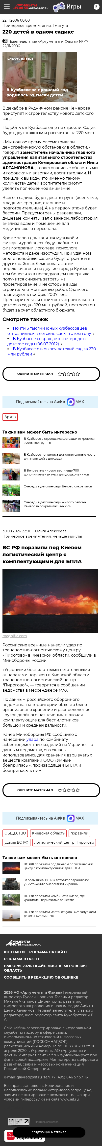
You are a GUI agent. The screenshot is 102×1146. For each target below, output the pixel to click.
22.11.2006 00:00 (16, 20)
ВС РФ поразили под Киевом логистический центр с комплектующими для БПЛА (58, 866)
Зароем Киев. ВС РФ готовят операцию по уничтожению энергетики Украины (56, 882)
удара (32, 739)
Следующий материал (49, 1132)
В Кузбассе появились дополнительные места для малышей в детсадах (60, 456)
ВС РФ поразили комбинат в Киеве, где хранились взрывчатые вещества (54, 898)
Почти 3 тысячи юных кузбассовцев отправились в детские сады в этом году (49, 331)
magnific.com (14, 636)
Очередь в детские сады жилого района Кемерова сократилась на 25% (55, 504)
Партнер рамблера (46, 1121)
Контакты (14, 952)
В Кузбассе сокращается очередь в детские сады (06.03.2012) (46, 341)
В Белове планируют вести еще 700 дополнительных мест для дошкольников (56, 472)
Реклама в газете (22, 959)
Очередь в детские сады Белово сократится (58, 486)
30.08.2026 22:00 (16, 531)
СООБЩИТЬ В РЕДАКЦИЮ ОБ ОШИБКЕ (41, 977)
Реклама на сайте (48, 952)
